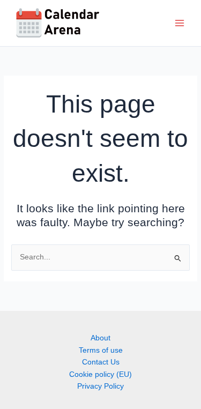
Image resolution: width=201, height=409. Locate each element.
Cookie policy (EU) (100, 374)
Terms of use (101, 350)
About (100, 338)
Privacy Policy (100, 386)
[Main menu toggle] (180, 23)
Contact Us (101, 362)
